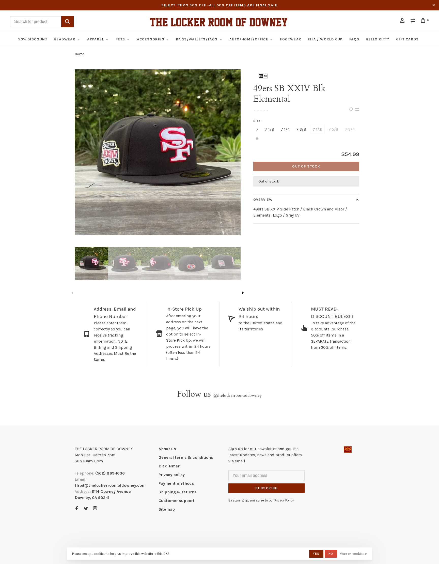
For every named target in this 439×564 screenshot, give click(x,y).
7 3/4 (350, 129)
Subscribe (266, 488)
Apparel (95, 39)
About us (167, 448)
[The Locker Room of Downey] (348, 449)
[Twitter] (86, 508)
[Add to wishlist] (351, 110)
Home (79, 54)
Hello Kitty (377, 39)
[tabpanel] (158, 152)
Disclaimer (169, 466)
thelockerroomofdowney (237, 395)
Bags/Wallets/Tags (197, 39)
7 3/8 (301, 129)
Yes (316, 553)
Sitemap (167, 509)
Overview (263, 199)
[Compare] (414, 21)
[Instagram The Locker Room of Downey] (95, 508)
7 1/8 (269, 129)
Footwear (290, 39)
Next (243, 292)
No (330, 553)
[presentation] (91, 263)
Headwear (64, 39)
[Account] (403, 21)
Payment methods (176, 483)
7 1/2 (317, 129)
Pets (120, 39)
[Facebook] (77, 508)
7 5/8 (333, 129)
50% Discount (32, 39)
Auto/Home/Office (248, 39)
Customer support (177, 500)
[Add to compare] (357, 110)
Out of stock (306, 166)
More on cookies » (353, 554)
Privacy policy (172, 474)
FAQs (354, 39)
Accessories (150, 39)
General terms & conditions (186, 457)
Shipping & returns (178, 492)
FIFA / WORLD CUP (325, 39)
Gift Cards (407, 39)
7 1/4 (285, 129)
